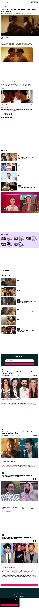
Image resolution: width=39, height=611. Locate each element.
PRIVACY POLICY (27, 590)
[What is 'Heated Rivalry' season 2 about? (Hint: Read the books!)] (16, 244)
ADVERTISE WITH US (20, 590)
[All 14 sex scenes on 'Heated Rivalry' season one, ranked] (8, 281)
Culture (5, 6)
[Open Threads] (19, 594)
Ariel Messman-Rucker (6, 375)
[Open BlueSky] (17, 594)
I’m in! (19, 363)
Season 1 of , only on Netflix (9, 110)
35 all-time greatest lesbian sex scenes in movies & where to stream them (26, 302)
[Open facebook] (14, 594)
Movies (18, 290)
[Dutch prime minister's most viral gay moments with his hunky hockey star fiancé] (9, 166)
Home (2, 6)
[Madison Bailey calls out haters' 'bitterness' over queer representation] (28, 238)
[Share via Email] (7, 114)
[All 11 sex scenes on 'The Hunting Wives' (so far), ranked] (8, 310)
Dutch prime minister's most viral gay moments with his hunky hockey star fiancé (27, 168)
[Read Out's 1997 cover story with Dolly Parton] (9, 186)
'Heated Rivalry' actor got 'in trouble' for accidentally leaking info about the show (17, 432)
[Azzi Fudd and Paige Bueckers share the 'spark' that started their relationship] (3, 244)
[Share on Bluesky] (11, 114)
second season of (31, 403)
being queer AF (12, 85)
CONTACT (5, 590)
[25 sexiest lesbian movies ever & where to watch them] (8, 291)
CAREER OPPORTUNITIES (12, 590)
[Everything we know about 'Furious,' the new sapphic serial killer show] (3, 238)
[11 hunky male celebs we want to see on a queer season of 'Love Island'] (9, 157)
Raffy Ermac (7, 37)
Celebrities (19, 175)
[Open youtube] (24, 594)
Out (15, 461)
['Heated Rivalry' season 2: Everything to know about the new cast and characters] (19, 387)
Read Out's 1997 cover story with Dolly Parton (26, 187)
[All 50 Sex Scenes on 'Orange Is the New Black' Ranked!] (8, 320)
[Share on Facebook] (5, 114)
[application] (20, 202)
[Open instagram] (22, 594)
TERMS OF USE (33, 590)
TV (8, 6)
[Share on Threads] (9, 114)
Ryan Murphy (4, 570)
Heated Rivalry (5, 465)
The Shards (16, 570)
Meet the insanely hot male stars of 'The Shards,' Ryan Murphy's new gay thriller (17, 537)
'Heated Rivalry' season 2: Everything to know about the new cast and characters (19, 372)
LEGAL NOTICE (19, 591)
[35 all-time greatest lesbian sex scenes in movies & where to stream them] (8, 301)
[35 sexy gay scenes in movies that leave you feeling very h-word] (8, 330)
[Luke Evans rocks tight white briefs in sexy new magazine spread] (9, 176)
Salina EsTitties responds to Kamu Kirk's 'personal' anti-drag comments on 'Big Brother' (18, 476)
